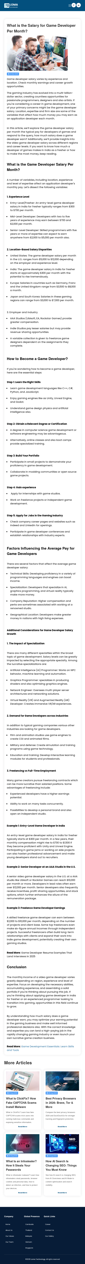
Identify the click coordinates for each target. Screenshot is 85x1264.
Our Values (10, 1236)
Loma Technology (38, 1259)
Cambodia (29, 1224)
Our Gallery (49, 1236)
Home (8, 1224)
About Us (9, 1230)
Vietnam (28, 1242)
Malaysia (28, 1236)
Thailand (28, 1230)
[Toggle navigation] (69, 5)
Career (47, 1224)
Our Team (10, 1242)
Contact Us (49, 1230)
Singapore (29, 1248)
